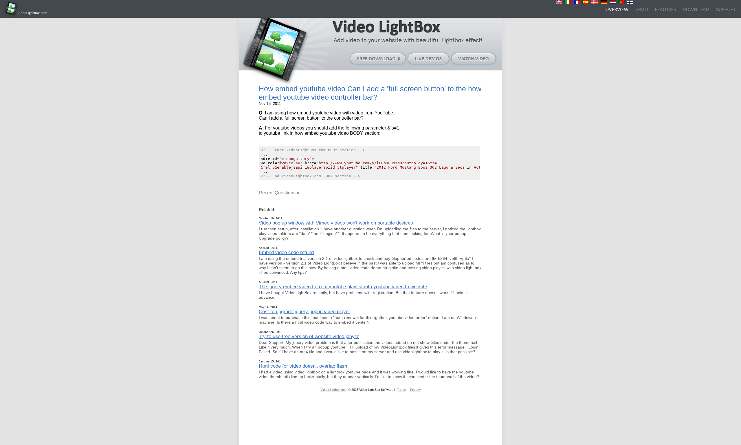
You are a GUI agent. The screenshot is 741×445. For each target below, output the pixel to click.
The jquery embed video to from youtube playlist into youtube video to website (343, 286)
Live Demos (428, 59)
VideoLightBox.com (333, 389)
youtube (272, 133)
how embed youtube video (314, 112)
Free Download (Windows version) (378, 59)
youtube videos (288, 127)
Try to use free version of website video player (309, 336)
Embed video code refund (286, 252)
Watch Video (473, 59)
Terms (401, 389)
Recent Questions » (279, 192)
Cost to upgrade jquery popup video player (304, 311)
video (357, 112)
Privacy (415, 389)
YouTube (384, 112)
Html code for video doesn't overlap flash (303, 366)
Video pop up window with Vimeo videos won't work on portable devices (336, 223)
